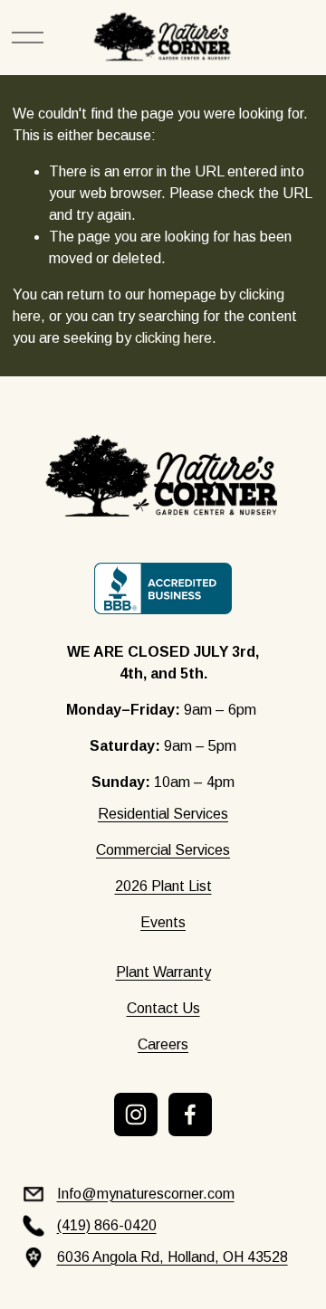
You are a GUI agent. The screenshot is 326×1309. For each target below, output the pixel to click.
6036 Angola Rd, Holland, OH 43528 (172, 1257)
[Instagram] (136, 1114)
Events (163, 922)
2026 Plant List (163, 886)
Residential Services (163, 813)
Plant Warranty (163, 972)
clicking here (173, 338)
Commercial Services (163, 850)
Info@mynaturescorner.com (146, 1193)
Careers (163, 1044)
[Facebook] (190, 1114)
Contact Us (163, 1008)
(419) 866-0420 (107, 1225)
